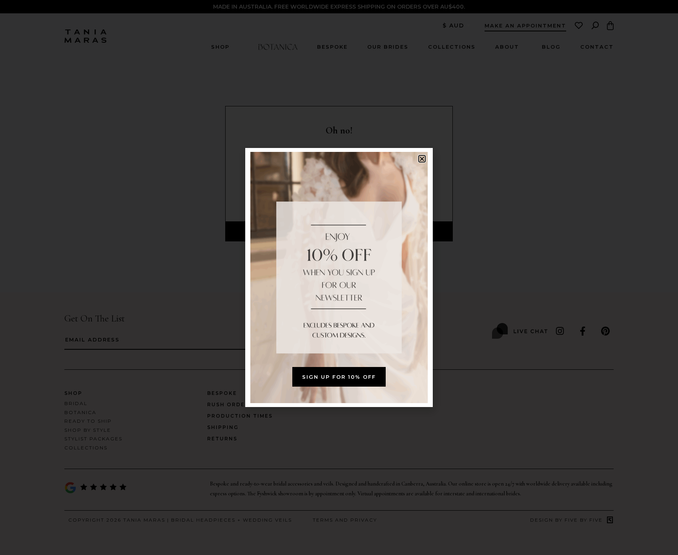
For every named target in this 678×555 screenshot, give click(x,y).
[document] (339, 277)
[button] (422, 159)
